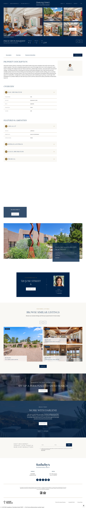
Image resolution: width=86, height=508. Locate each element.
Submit (69, 444)
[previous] (41, 322)
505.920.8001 (70, 68)
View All (73, 29)
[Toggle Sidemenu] (81, 3)
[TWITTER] (43, 480)
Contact (75, 3)
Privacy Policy (43, 450)
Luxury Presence (63, 502)
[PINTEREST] (48, 480)
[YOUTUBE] (46, 480)
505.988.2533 (47, 489)
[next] (44, 322)
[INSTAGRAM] (40, 480)
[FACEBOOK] (37, 480)
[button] (77, 55)
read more (57, 257)
